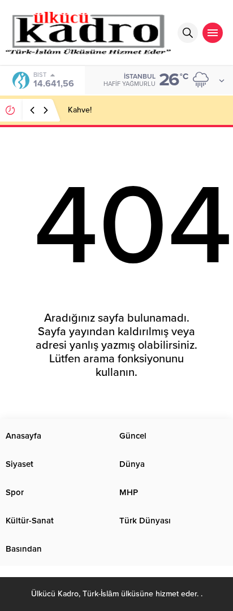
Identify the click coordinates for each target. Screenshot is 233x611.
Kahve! (80, 110)
